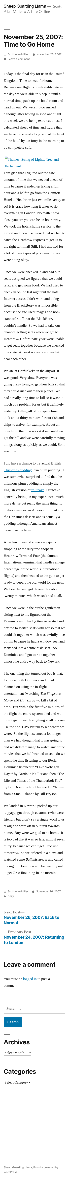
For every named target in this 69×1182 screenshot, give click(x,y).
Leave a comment (19, 59)
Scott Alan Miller (18, 54)
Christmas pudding (18, 470)
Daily (11, 896)
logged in (30, 978)
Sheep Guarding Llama (25, 6)
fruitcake (37, 490)
